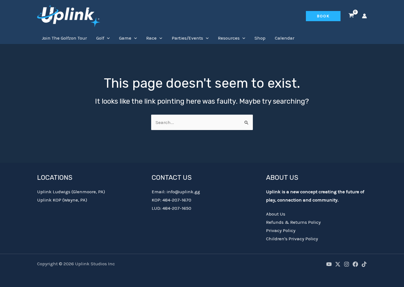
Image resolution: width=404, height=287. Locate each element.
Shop (259, 38)
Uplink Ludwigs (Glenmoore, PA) (71, 191)
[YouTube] (329, 264)
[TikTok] (364, 264)
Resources (229, 38)
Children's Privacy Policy (292, 238)
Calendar (284, 38)
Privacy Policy (280, 230)
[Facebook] (355, 264)
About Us (275, 214)
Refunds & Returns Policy (293, 222)
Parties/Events (187, 38)
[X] (338, 264)
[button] (323, 16)
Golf (100, 38)
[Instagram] (346, 264)
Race (151, 38)
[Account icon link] (364, 15)
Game (125, 38)
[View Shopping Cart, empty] (351, 16)
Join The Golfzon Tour (64, 38)
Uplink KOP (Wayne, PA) (62, 200)
